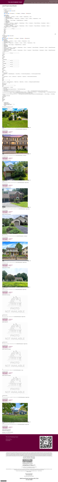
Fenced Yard (5, 76)
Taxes (4, 65)
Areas (4, 34)
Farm (30, 16)
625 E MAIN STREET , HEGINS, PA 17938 (8, 316)
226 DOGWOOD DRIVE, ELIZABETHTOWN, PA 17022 (10, 208)
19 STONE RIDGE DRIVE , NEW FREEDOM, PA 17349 (10, 424)
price (5, 27)
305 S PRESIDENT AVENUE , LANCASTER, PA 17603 (10, 182)
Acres (4, 61)
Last (9, 433)
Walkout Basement (9, 81)
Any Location (13, 10)
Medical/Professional (51, 47)
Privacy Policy (24, 457)
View (4, 81)
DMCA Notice (28, 457)
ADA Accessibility (33, 457)
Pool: (3, 79)
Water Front (16, 81)
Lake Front (19, 76)
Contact (56, 2)
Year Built (4, 63)
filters (5, 33)
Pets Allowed (37, 81)
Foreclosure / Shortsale (6, 95)
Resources (51, 2)
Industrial (25, 20)
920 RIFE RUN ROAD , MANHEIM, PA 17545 (9, 289)
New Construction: (34, 76)
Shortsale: (3, 99)
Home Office (17, 73)
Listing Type (5, 36)
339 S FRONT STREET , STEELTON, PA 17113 (9, 262)
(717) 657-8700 (8, 440)
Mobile (20, 16)
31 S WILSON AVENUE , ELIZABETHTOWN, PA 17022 (10, 397)
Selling (48, 2)
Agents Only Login (29, 471)
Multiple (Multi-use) (19, 20)
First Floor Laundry (34, 73)
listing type (6, 11)
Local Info (42, 2)
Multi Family (5, 42)
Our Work (38, 2)
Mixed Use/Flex (14, 26)
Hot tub (26, 81)
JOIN (54, 1)
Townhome (13, 16)
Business (6, 25)
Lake (10, 76)
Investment (31, 25)
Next (8, 433)
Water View (21, 81)
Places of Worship (37, 25)
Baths (4, 56)
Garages (4, 67)
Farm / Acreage (12, 20)
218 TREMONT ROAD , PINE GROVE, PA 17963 (9, 343)
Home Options (5, 72)
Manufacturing (21, 25)
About (35, 2)
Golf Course (29, 76)
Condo (17, 16)
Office (26, 25)
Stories (4, 70)
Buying (46, 2)
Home (32, 2)
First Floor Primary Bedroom (25, 73)
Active (6, 13)
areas (5, 9)
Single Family (7, 16)
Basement (5, 73)
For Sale (5, 38)
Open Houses (5, 88)
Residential (7, 20)
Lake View (24, 76)
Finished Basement (11, 73)
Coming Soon (11, 13)
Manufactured (25, 16)
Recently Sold (28, 13)
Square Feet (5, 59)
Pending (23, 13)
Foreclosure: (4, 96)
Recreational (43, 25)
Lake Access (14, 76)
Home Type (4, 84)
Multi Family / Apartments (9, 18)
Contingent (17, 13)
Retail (47, 25)
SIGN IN (56, 1)
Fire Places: (39, 73)
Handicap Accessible (32, 81)
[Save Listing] (3, 128)
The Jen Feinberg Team (15, 2)
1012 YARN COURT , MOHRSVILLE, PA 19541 (9, 155)
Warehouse (11, 25)
